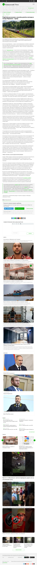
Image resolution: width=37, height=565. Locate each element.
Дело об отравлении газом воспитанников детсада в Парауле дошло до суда (10, 421)
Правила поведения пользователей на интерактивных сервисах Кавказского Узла (21, 561)
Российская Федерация (11, 9)
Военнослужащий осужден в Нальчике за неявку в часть (26, 430)
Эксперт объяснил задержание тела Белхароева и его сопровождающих (15, 260)
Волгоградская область (29, 6)
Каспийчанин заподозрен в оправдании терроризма (26, 421)
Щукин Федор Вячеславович (8, 414)
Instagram (30, 189)
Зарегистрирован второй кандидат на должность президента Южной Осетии (10, 426)
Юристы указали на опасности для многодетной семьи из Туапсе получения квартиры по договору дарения (16, 345)
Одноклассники (12, 191)
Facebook (26, 189)
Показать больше (18, 549)
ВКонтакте (6, 191)
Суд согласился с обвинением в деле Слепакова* (11, 239)
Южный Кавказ (18, 10)
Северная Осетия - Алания (24, 9)
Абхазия (4, 6)
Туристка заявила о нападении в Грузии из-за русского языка (6, 545)
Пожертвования (20, 557)
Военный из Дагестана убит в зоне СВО (10, 429)
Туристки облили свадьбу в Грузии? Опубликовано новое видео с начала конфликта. (17, 507)
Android (16, 184)
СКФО (30, 9)
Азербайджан (13, 6)
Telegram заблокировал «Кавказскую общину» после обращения (13, 533)
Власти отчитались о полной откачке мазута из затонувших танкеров (15, 301)
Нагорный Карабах (5, 9)
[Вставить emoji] (20, 224)
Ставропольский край (5, 10)
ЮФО (22, 10)
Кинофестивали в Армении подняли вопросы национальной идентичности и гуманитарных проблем (26, 447)
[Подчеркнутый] (16, 224)
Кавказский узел (10, 50)
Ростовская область (18, 9)
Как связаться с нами (11, 557)
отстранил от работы (27, 177)
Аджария (7, 6)
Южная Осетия (14, 10)
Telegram (26, 187)
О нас (3, 557)
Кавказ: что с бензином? (7, 12)
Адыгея (10, 6)
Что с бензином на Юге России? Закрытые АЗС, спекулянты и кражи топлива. (28, 545)
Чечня (10, 10)
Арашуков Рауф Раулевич (7, 393)
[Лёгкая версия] (6, 1)
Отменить (30, 233)
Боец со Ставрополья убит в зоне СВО (26, 425)
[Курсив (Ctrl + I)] (15, 224)
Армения (17, 6)
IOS (19, 184)
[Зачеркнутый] (18, 224)
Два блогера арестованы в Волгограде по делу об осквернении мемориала (16, 323)
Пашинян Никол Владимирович (9, 373)
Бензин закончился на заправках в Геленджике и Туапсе (13, 280)
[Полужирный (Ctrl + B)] (13, 224)
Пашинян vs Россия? (19, 12)
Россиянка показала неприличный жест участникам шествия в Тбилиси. (17, 545)
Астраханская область (22, 6)
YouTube (5, 192)
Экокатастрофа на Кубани (31, 12)
